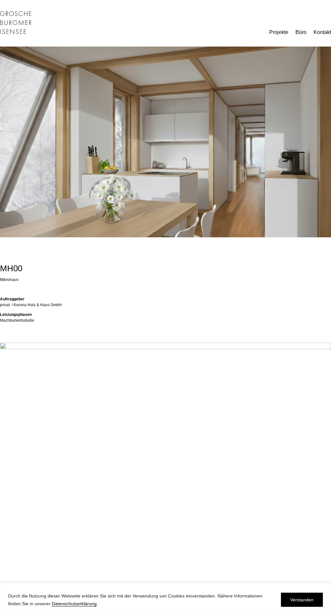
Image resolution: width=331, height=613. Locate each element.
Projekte (278, 32)
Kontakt (322, 32)
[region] (165, 598)
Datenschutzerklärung (74, 603)
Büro (300, 32)
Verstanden (302, 599)
